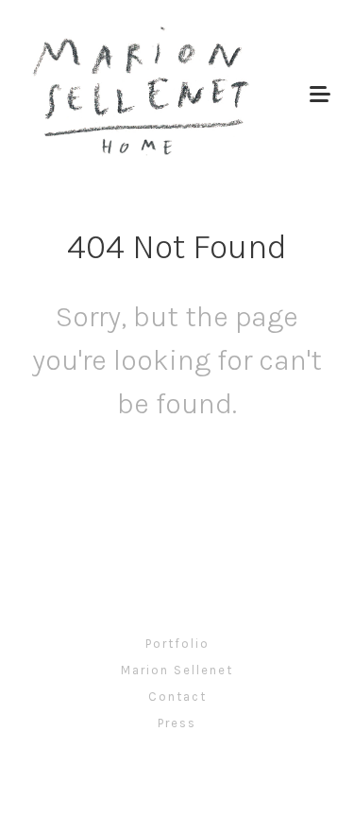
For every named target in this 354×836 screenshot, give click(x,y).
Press (177, 723)
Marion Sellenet (177, 670)
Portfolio (177, 643)
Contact (177, 696)
